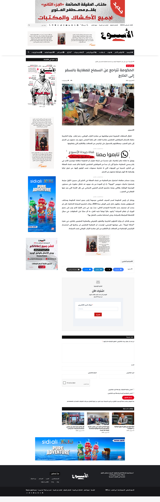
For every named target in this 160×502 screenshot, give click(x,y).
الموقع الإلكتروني (92, 373)
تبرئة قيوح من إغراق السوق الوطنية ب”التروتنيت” (124, 427)
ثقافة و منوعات (78, 52)
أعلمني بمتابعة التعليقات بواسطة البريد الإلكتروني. (120, 389)
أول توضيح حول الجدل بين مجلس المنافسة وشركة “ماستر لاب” (75, 428)
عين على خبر (125, 61)
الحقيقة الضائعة (49, 52)
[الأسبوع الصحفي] (117, 34)
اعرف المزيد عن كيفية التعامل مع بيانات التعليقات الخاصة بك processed (85, 401)
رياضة (52, 482)
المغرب (47, 478)
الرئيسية (129, 52)
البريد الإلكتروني (130, 373)
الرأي (68, 52)
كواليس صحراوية (45, 482)
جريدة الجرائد (33, 478)
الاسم (132, 365)
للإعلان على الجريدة (103, 25)
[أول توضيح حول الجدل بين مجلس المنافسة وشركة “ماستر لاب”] (73, 418)
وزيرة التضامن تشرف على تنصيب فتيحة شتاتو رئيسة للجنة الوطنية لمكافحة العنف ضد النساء (98, 428)
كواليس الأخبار (119, 52)
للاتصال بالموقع (114, 25)
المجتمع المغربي (127, 261)
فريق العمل (94, 25)
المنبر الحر (60, 52)
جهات (109, 52)
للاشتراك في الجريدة (77, 490)
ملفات (102, 52)
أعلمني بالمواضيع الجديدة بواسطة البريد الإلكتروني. (120, 393)
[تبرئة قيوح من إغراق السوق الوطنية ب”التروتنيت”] (123, 418)
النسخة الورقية (37, 52)
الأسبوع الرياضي (90, 52)
